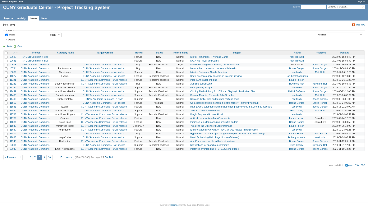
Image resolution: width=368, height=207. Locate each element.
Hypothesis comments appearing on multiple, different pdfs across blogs (227, 133)
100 (111, 157)
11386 (13, 87)
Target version (105, 52)
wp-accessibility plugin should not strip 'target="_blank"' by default (224, 103)
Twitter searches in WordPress (206, 110)
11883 (13, 137)
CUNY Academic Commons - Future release (104, 80)
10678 (13, 64)
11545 (13, 110)
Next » (69, 157)
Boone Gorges (320, 64)
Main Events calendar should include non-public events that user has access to (231, 106)
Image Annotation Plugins (203, 80)
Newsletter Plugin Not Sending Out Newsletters (214, 64)
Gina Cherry (296, 110)
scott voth (297, 72)
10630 (13, 57)
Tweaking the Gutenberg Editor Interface (211, 126)
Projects (13, 1)
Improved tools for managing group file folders (214, 122)
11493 (13, 95)
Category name (65, 52)
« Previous (10, 157)
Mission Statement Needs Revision (208, 72)
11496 (13, 99)
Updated (344, 52)
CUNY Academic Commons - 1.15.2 (104, 99)
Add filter (322, 34)
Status (11, 34)
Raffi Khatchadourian (297, 76)
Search (296, 6)
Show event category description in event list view (216, 76)
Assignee (321, 52)
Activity (21, 18)
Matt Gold (320, 72)
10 (49, 157)
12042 (13, 149)
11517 (13, 103)
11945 (13, 141)
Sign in (361, 1)
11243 (13, 83)
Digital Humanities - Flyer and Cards (209, 57)
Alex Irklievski (297, 57)
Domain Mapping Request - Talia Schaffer (212, 95)
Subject (237, 52)
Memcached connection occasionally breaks (213, 68)
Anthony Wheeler (297, 137)
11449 (13, 91)
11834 (13, 122)
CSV (357, 165)
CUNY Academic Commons (35, 64)
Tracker (139, 52)
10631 (13, 60)
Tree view (360, 25)
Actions (361, 56)
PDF (363, 165)
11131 (13, 80)
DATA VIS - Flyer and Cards (204, 60)
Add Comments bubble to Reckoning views (212, 141)
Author (297, 52)
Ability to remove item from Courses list (210, 118)
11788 (13, 114)
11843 (13, 126)
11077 (13, 76)
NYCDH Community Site (35, 57)
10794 (13, 68)
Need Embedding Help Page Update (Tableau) (214, 137)
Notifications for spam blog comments (209, 145)
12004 (13, 145)
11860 (13, 129)
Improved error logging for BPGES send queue (214, 149)
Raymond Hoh (296, 83)
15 (61, 157)
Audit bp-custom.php (201, 83)
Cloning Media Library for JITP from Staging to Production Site (222, 91)
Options (11, 40)
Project (36, 52)
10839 (13, 72)
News (44, 18)
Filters (11, 30)
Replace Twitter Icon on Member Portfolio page (214, 99)
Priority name (180, 52)
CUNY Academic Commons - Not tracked (104, 64)
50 (106, 157)
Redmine (174, 205)
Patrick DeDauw (296, 91)
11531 (13, 106)
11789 (13, 118)
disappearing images (201, 87)
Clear (19, 46)
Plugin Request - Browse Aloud (206, 114)
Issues (33, 18)
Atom (350, 165)
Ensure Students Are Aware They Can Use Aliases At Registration (224, 129)
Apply (9, 46)
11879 (13, 133)
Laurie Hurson (296, 80)
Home (5, 1)
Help (21, 1)
